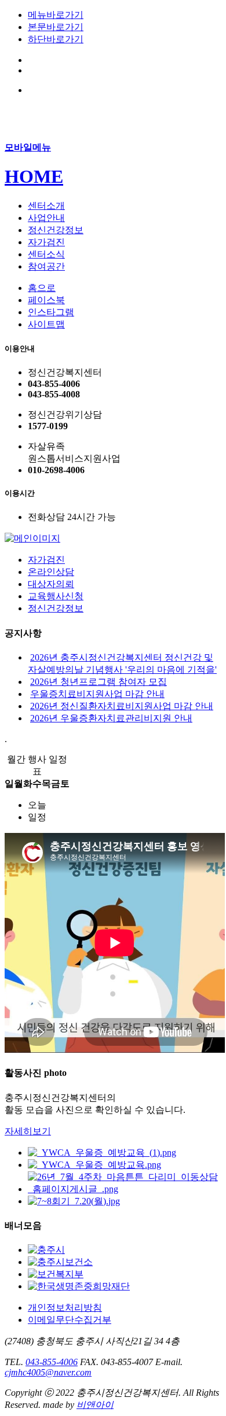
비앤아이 (95, 1405)
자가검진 (46, 560)
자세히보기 (28, 1131)
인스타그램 (51, 312)
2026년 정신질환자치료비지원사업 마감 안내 (121, 706)
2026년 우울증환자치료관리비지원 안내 (111, 718)
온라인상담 (51, 572)
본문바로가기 (55, 27)
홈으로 (42, 288)
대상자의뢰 (51, 584)
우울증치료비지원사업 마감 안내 (97, 694)
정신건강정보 (55, 608)
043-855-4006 (51, 1362)
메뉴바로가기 (55, 15)
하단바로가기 (55, 39)
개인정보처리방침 (65, 1307)
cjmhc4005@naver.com (48, 1372)
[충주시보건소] (60, 1262)
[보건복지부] (55, 1274)
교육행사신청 (55, 596)
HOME (34, 176)
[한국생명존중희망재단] (79, 1286)
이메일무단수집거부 (69, 1320)
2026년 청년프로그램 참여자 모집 (98, 682)
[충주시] (46, 1250)
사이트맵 (46, 324)
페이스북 (46, 300)
